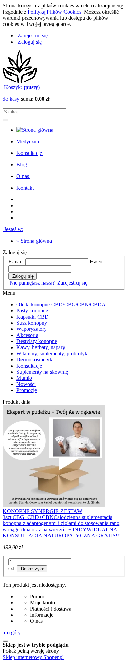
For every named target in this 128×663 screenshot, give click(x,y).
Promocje (26, 390)
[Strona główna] (20, 81)
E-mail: (16, 261)
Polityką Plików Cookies (54, 12)
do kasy (11, 99)
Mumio (24, 378)
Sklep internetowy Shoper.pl (33, 657)
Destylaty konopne (36, 341)
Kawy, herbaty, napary (40, 347)
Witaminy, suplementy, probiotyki (52, 353)
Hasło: (97, 261)
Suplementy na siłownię (42, 372)
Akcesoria (27, 335)
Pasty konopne (32, 310)
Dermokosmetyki (35, 359)
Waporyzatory (31, 329)
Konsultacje (29, 366)
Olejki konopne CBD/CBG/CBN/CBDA (61, 304)
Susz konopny (31, 323)
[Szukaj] (5, 120)
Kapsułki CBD (32, 317)
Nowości (26, 384)
